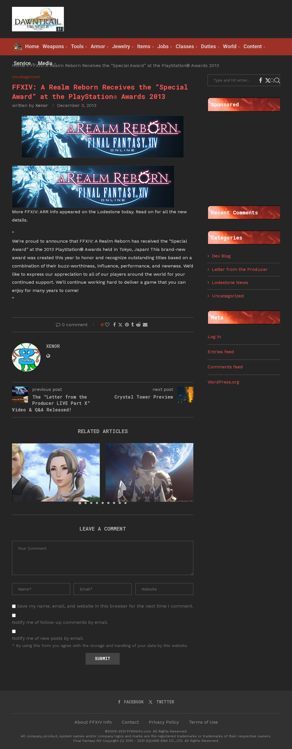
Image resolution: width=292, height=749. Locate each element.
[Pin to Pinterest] (127, 324)
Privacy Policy (164, 722)
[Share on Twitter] (120, 325)
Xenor (41, 105)
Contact (130, 722)
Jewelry (121, 46)
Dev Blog (221, 256)
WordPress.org (223, 382)
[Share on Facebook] (114, 324)
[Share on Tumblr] (132, 324)
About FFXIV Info (93, 722)
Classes (185, 46)
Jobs (163, 46)
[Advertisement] (176, 18)
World (229, 46)
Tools (77, 46)
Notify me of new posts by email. (48, 638)
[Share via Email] (145, 324)
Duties (208, 46)
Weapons (53, 46)
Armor (98, 46)
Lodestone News (230, 282)
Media (45, 63)
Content (253, 46)
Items (143, 46)
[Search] (277, 80)
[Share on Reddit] (138, 324)
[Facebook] (260, 80)
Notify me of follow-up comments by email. (60, 622)
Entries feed (221, 351)
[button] (20, 473)
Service (22, 63)
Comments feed (225, 367)
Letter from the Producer (240, 269)
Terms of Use (203, 722)
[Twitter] (268, 80)
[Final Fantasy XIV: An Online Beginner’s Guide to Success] (56, 472)
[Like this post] (107, 324)
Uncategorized (228, 296)
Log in (214, 336)
